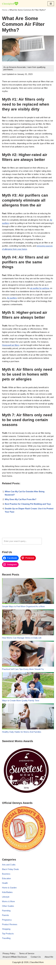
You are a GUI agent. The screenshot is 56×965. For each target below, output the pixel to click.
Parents (5, 915)
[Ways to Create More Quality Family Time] (28, 685)
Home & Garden (9, 887)
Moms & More (8, 901)
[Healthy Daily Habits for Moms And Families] (28, 717)
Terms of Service (26, 953)
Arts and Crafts (8, 864)
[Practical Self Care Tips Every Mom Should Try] (28, 654)
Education (6, 878)
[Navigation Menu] (51, 3)
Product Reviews (9, 924)
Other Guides (8, 906)
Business (6, 874)
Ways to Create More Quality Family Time (20, 700)
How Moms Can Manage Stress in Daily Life (21, 638)
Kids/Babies (7, 892)
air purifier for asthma (39, 288)
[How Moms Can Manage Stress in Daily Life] (28, 622)
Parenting (6, 910)
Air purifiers (12, 298)
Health (5, 883)
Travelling (6, 938)
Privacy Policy (9, 953)
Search (48, 541)
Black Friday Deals (10, 869)
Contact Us (36, 957)
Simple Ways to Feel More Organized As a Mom (23, 606)
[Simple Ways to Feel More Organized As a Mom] (28, 591)
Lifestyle (5, 897)
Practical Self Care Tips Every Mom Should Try (23, 669)
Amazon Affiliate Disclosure (15, 957)
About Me (49, 957)
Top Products (8, 933)
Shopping (6, 929)
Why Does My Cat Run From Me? (20, 499)
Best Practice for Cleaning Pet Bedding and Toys (28, 504)
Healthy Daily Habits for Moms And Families (21, 732)
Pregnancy (7, 920)
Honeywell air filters (10, 345)
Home (4, 10)
